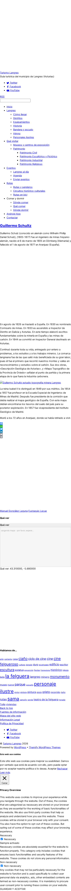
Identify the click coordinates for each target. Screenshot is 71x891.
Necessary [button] (6, 835)
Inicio (9, 106)
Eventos (11, 168)
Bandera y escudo (23, 129)
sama (13, 699)
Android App (14, 213)
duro (35, 664)
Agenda (17, 175)
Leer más (5, 772)
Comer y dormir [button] (15, 198)
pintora (23, 692)
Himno (16, 133)
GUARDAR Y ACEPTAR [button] (12, 889)
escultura (7, 670)
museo (3, 684)
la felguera (17, 676)
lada (2, 677)
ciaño (23, 658)
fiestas (37, 670)
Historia (17, 125)
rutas (3, 699)
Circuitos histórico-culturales (29, 190)
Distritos (17, 118)
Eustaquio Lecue (37, 510)
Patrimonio (19, 148)
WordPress (20, 747)
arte (2, 659)
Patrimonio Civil (28, 152)
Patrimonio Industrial (31, 160)
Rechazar (62, 768)
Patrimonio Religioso (31, 164)
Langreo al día (21, 171)
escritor (64, 664)
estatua (19, 670)
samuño (23, 700)
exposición (28, 670)
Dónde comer (20, 202)
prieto (46, 692)
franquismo (45, 670)
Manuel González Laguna (14, 510)
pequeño (29, 685)
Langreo (11, 110)
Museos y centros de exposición (31, 144)
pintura (31, 692)
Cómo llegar (20, 114)
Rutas (10, 183)
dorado (29, 664)
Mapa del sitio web (10, 715)
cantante (8, 659)
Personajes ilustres (23, 137)
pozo (39, 692)
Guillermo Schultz (15, 225)
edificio (54, 664)
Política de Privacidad (12, 723)
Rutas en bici (20, 194)
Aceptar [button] (52, 768)
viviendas (11, 704)
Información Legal (10, 719)
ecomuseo (44, 664)
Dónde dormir (20, 210)
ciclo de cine (37, 659)
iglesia (66, 670)
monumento (60, 677)
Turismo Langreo (12, 743)
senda (30, 700)
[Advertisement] (35, 35)
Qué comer (19, 206)
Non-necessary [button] (8, 862)
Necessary (10, 839)
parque (20, 684)
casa (15, 659)
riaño (63, 692)
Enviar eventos (21, 179)
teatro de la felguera (46, 699)
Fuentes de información (13, 711)
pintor (17, 692)
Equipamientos (21, 122)
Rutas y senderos (23, 187)
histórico (56, 670)
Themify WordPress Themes (45, 747)
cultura (22, 664)
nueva (11, 684)
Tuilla (2, 704)
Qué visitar (12, 141)
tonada (62, 700)
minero (45, 676)
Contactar (12, 217)
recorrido (55, 692)
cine (50, 659)
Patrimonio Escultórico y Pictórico (38, 156)
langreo (35, 676)
